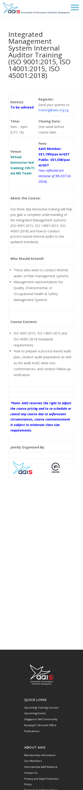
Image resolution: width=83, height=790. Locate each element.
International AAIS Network (40, 766)
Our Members (33, 761)
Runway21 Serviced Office (40, 725)
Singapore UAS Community (40, 719)
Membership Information (40, 755)
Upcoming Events (35, 713)
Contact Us (30, 772)
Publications (31, 731)
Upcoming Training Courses (41, 707)
